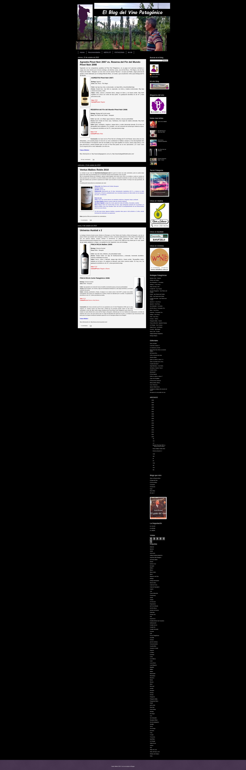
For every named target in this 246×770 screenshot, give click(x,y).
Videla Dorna (153, 743)
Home (82, 52)
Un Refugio (152, 741)
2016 (153, 423)
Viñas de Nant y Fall (154, 286)
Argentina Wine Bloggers (155, 557)
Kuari (151, 488)
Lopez (151, 660)
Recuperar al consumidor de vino (157, 392)
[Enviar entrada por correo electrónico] (93, 159)
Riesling (152, 711)
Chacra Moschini (154, 593)
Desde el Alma (153, 357)
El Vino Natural (153, 374)
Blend (151, 574)
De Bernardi (152, 601)
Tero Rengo (152, 728)
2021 (153, 411)
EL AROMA (152, 528)
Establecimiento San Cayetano (157, 620)
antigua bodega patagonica (156, 555)
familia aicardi (153, 622)
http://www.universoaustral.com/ (99, 322)
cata (151, 591)
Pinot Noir (152, 707)
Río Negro (152, 713)
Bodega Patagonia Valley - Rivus (162, 159)
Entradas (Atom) (88, 334)
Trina (151, 732)
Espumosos (152, 618)
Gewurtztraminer (154, 644)
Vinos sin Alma (153, 343)
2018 (153, 418)
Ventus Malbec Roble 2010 (94, 169)
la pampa (152, 654)
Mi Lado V (152, 493)
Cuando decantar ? (154, 363)
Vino (151, 747)
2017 (153, 420)
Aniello (151, 551)
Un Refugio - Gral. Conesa (156, 325)
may (154, 463)
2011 (153, 434)
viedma (151, 745)
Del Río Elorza (153, 608)
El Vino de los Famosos (155, 380)
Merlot (151, 680)
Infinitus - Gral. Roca (155, 314)
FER (151, 633)
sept (154, 453)
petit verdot (152, 705)
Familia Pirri (152, 627)
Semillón (152, 724)
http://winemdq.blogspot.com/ (103, 173)
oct (154, 443)
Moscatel (152, 686)
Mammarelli (152, 673)
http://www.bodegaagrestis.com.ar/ (101, 154)
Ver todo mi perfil (154, 76)
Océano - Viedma (154, 318)
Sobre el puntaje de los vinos (156, 361)
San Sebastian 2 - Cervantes (156, 282)
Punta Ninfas (153, 709)
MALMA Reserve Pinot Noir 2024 (162, 131)
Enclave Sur (153, 614)
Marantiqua (152, 675)
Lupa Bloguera (153, 665)
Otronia (151, 694)
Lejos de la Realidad (154, 378)
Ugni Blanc (152, 739)
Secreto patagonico (154, 722)
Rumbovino (152, 486)
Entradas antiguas (140, 331)
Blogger (133, 766)
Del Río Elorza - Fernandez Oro (157, 308)
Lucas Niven (153, 663)
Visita (151, 756)
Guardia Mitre (153, 646)
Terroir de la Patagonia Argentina (162, 140)
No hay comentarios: (86, 159)
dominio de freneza (154, 610)
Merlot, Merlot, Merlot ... (155, 382)
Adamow (152, 546)
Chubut (151, 599)
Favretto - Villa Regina (155, 329)
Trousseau (152, 737)
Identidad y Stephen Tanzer (156, 368)
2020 (153, 414)
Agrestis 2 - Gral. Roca (155, 301)
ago (154, 456)
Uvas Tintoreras (153, 384)
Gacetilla (152, 637)
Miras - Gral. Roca (154, 310)
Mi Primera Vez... (154, 353)
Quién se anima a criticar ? (156, 376)
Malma (151, 671)
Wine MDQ (152, 490)
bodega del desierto (154, 580)
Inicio (113, 331)
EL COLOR (152, 526)
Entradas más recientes (85, 331)
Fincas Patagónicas (154, 635)
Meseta (151, 682)
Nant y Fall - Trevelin (155, 331)
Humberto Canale (154, 648)
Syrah (151, 726)
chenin (151, 597)
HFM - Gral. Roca (154, 316)
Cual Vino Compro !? (155, 345)
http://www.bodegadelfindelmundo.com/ (123, 154)
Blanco (151, 570)
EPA (151, 616)
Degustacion (153, 603)
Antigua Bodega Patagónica (156, 333)
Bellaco (151, 568)
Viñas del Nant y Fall (154, 751)
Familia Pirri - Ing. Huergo (156, 288)
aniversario (152, 553)
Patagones (152, 696)
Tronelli (151, 734)
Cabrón (151, 589)
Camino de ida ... (154, 370)
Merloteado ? (153, 372)
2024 (153, 404)
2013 (153, 429)
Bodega (151, 578)
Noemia (151, 692)
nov (154, 440)
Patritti (151, 703)
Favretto (152, 631)
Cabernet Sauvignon (154, 587)
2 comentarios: (84, 325)
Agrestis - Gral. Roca (155, 304)
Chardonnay (153, 595)
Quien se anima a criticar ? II (156, 359)
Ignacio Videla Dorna (155, 386)
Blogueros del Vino (154, 576)
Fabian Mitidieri (156, 74)
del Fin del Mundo (154, 606)
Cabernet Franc (153, 584)
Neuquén (152, 690)
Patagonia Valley (153, 699)
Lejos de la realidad (162, 121)
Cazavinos (152, 484)
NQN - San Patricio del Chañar (157, 296)
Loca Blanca (153, 658)
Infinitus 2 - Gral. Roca (155, 284)
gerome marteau (154, 641)
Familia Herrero (153, 625)
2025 (153, 402)
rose (151, 715)
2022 (153, 409)
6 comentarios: (84, 220)
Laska (151, 656)
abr (154, 465)
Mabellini (152, 667)
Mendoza (152, 677)
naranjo (151, 688)
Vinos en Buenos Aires (155, 478)
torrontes (152, 730)
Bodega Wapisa (153, 335)
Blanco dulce (153, 572)
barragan (152, 565)
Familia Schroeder (154, 629)
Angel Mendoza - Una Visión (156, 365)
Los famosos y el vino (155, 347)
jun (153, 460)
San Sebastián (153, 717)
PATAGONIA (119, 52)
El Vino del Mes (153, 482)
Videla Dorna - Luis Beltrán (156, 327)
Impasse (152, 650)
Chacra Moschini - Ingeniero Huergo (158, 323)
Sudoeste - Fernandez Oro (156, 312)
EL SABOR (152, 530)
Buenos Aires (153, 582)
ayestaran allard (153, 559)
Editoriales (152, 612)
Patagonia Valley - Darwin (156, 320)
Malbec (151, 669)
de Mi (130, 52)
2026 (153, 400)
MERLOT (107, 52)
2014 (153, 427)
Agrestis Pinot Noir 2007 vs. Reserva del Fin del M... (159, 446)
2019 (153, 416)
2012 (153, 432)
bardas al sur (153, 563)
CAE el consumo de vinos (156, 355)
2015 (153, 425)
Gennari (152, 639)
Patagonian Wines (154, 701)
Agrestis (152, 549)
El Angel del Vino (153, 480)
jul (153, 458)
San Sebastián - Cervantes (156, 306)
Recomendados (94, 52)
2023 (153, 407)
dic (153, 438)
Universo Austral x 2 (91, 230)
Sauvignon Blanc (154, 720)
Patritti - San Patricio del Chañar (157, 294)
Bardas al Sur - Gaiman (155, 278)
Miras (151, 684)
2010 (153, 436)
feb (154, 469)
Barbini (151, 561)
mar (154, 467)
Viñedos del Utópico (154, 280)
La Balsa (152, 652)
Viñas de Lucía (153, 749)
